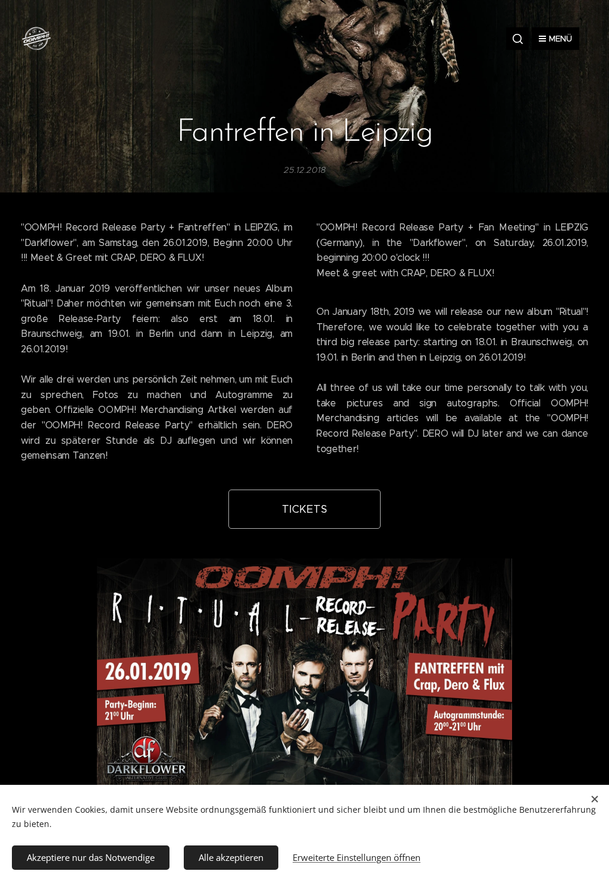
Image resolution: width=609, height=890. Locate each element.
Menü (560, 38)
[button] (517, 38)
